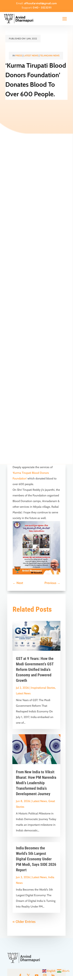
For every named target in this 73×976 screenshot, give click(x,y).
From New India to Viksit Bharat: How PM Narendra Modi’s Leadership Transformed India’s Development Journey (36, 783)
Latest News (31, 55)
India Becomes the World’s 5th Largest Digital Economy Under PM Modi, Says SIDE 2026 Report (36, 859)
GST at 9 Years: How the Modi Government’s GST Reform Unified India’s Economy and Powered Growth (35, 669)
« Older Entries (24, 921)
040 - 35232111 (42, 7)
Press (18, 55)
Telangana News (50, 55)
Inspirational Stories (43, 687)
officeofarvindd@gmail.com (40, 3)
